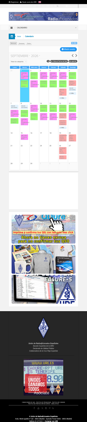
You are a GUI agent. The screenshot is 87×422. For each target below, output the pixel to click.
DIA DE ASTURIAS (72, 88)
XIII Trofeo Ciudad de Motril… (24, 137)
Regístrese (15, 2)
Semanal (21, 43)
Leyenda (73, 61)
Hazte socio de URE (29, 2)
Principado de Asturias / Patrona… (24, 84)
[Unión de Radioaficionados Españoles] (43, 16)
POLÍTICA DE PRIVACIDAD (43, 402)
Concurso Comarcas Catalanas (62, 122)
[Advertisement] (49, 191)
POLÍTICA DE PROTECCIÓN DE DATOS (39, 404)
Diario (29, 43)
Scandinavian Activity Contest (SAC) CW (63, 138)
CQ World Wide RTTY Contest (62, 151)
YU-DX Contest (62, 157)
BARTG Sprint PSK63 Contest (71, 138)
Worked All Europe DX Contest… (63, 116)
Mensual (13, 43)
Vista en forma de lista (60, 61)
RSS (75, 43)
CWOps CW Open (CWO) (72, 83)
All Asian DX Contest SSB (62, 92)
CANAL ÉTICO (55, 404)
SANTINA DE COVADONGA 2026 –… (24, 76)
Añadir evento (69, 49)
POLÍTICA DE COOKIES (58, 402)
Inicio (19, 36)
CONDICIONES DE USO (28, 402)
